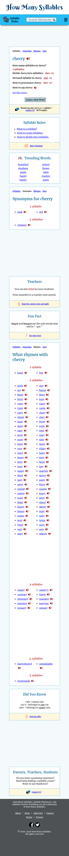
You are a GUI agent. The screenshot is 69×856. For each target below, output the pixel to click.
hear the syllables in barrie (48, 390)
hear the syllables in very (46, 529)
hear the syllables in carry (25, 412)
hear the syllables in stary (47, 511)
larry (20, 466)
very (41, 529)
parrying (44, 603)
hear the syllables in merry (48, 475)
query (42, 493)
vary (19, 529)
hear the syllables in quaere (49, 489)
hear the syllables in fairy (25, 430)
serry (42, 497)
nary (19, 480)
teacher (46, 176)
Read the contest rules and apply (34, 304)
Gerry (42, 444)
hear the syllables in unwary (50, 608)
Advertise (38, 813)
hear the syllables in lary (46, 466)
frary (42, 435)
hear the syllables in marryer (50, 471)
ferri (41, 430)
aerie (20, 385)
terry (42, 524)
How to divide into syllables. (33, 136)
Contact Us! (36, 792)
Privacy (39, 817)
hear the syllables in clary (47, 417)
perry (20, 484)
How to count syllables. (30, 132)
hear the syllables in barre (26, 373)
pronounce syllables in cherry (35, 88)
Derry (42, 421)
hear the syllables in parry (47, 480)
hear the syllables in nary (25, 480)
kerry (42, 462)
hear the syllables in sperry (27, 511)
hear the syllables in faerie (48, 594)
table (46, 172)
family (23, 179)
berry (20, 399)
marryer (43, 471)
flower (45, 168)
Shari (20, 502)
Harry (20, 457)
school (46, 164)
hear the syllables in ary (23, 390)
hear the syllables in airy (46, 386)
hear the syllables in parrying (51, 603)
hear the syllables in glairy (48, 448)
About (18, 813)
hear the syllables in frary (47, 435)
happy (23, 176)
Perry (42, 484)
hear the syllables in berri (47, 395)
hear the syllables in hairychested (19, 668)
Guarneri (44, 599)
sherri (42, 502)
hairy (42, 453)
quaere (43, 488)
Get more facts (34, 336)
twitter (37, 824)
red (41, 212)
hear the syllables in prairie (27, 489)
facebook (31, 824)
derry (20, 426)
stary (42, 511)
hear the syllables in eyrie (47, 426)
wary (20, 533)
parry (42, 480)
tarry (42, 515)
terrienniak (23, 681)
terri (19, 520)
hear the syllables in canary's (51, 590)
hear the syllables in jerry (25, 462)
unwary (43, 607)
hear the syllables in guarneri (51, 599)
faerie (42, 594)
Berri (42, 394)
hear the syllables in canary (27, 590)
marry (20, 471)
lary (41, 466)
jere (41, 372)
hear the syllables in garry (26, 439)
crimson (21, 225)
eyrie (42, 426)
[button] (54, 20)
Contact (50, 813)
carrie (42, 408)
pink (19, 212)
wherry (43, 533)
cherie (20, 417)
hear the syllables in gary (47, 439)
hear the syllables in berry (26, 399)
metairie (22, 603)
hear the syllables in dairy (25, 421)
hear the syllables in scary (25, 498)
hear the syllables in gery (25, 448)
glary (20, 453)
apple (23, 172)
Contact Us (30, 110)
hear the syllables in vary (24, 529)
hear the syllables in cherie (27, 417)
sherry (20, 506)
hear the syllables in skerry (48, 507)
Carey (42, 403)
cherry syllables (28, 58)
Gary (41, 439)
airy (41, 385)
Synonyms (27, 51)
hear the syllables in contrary (29, 594)
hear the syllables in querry (27, 493)
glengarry (22, 599)
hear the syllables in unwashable (41, 668)
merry (42, 475)
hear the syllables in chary (48, 412)
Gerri (20, 444)
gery (19, 448)
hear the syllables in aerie (25, 386)
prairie (21, 488)
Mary (20, 475)
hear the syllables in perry (26, 484)
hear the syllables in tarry (47, 516)
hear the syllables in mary (25, 475)
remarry (21, 607)
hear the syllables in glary (25, 453)
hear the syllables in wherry (49, 534)
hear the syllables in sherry (27, 507)
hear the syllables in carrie (48, 408)
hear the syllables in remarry (29, 608)
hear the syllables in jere (46, 373)
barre (20, 372)
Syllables (17, 191)
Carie (20, 408)
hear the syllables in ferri (46, 430)
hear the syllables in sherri (48, 502)
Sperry (21, 511)
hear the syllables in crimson (29, 225)
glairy (42, 448)
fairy (20, 430)
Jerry (20, 462)
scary (20, 497)
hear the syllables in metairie (29, 603)
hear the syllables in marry (26, 471)
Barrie (42, 390)
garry (20, 439)
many (46, 179)
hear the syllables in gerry (48, 444)
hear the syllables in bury (47, 399)
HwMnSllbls (34, 7)
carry (20, 412)
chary (42, 412)
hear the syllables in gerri (25, 444)
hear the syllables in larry (25, 466)
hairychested (24, 663)
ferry (20, 435)
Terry (20, 524)
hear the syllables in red (45, 212)
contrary (22, 594)
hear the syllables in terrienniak (32, 681)
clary (42, 417)
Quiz (45, 51)
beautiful (23, 164)
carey (20, 403)
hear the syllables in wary (25, 534)
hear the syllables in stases (27, 516)
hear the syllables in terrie (48, 520)
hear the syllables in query (48, 493)
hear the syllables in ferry (25, 435)
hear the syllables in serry (47, 498)
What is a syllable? (27, 128)
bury (41, 399)
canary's (43, 590)
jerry (41, 457)
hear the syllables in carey (26, 403)
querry (21, 493)
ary (19, 390)
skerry (42, 506)
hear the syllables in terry (26, 525)
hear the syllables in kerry (47, 462)
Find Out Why (35, 717)
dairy (20, 421)
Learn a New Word (35, 99)
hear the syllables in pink (25, 212)
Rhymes (37, 51)
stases (20, 515)
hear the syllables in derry (26, 426)
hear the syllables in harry (26, 457)
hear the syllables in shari (25, 502)
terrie (42, 520)
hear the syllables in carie (25, 408)
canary (21, 590)
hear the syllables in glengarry (31, 599)
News (27, 813)
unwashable (46, 663)
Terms (29, 817)
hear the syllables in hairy (47, 453)
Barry (20, 394)
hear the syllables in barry (26, 395)
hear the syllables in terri (25, 520)
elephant (23, 168)
